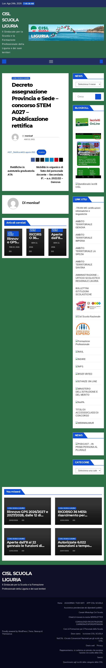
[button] (97, 61)
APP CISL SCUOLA (95, 603)
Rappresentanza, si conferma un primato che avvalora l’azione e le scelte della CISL (81, 651)
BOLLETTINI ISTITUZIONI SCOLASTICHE (84, 291)
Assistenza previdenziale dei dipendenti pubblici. (83, 608)
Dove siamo (75, 634)
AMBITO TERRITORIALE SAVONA (84, 264)
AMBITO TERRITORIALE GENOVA (84, 224)
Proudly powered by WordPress (15, 631)
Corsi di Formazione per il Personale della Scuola (83, 629)
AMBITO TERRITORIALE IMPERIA (84, 238)
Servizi (100, 657)
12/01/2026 (64, 520)
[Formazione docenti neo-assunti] (81, 359)
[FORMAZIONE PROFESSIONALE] (88, 342)
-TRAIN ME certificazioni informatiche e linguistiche (88, 211)
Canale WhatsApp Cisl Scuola (91, 612)
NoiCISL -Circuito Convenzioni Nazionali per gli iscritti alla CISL (80, 639)
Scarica (41, 152)
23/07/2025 (64, 551)
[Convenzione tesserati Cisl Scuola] (88, 305)
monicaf (29, 136)
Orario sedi (90, 646)
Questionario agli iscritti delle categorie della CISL (83, 662)
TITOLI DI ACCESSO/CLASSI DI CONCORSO (87, 412)
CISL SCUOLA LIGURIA (10, 20)
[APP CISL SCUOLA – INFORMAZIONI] (88, 155)
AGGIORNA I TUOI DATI (74, 603)
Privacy (100, 646)
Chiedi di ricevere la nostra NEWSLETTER (86, 617)
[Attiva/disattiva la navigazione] (51, 61)
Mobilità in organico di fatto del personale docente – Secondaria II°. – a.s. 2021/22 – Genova (49, 174)
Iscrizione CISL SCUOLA (93, 634)
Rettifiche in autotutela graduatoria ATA (21, 171)
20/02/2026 (13, 520)
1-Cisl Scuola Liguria (21, 78)
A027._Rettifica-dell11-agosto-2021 (21, 152)
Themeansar (7, 634)
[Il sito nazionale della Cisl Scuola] (88, 316)
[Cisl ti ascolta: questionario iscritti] (88, 185)
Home (60, 603)
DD (10, 251)
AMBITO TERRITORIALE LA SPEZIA (86, 251)
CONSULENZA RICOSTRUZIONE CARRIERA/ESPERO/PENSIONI (89, 623)
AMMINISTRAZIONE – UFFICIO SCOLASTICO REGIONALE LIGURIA (88, 278)
